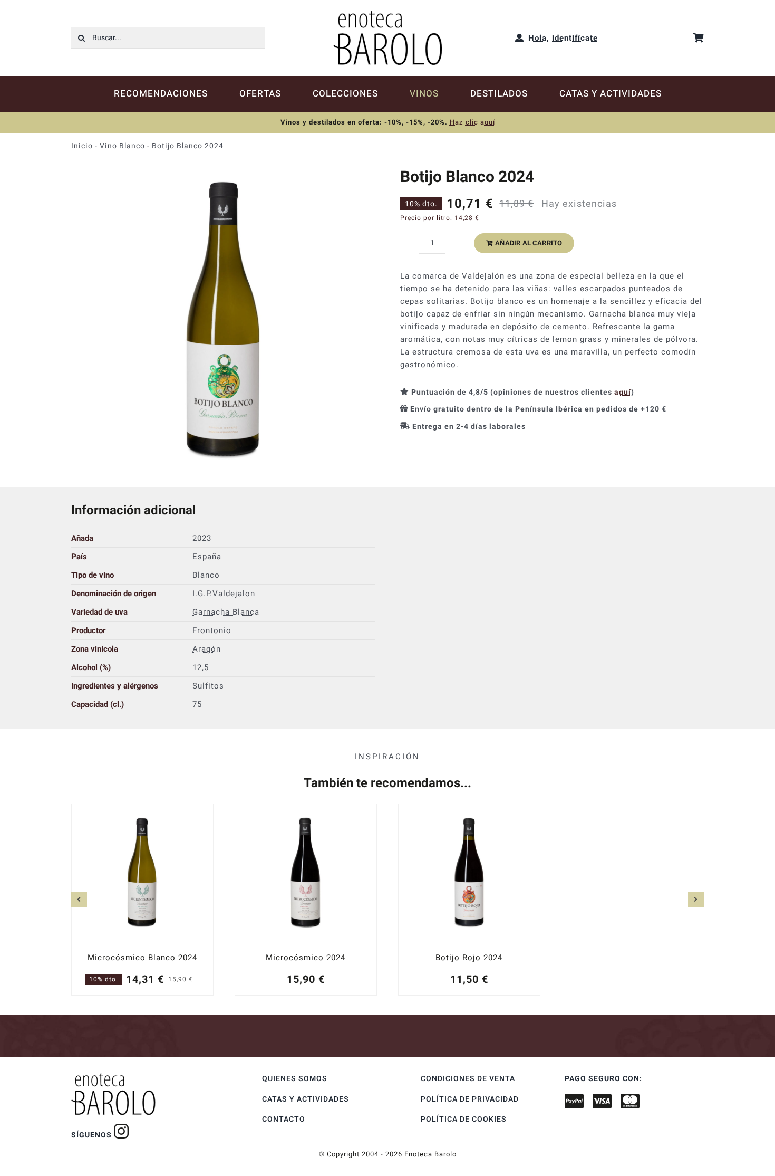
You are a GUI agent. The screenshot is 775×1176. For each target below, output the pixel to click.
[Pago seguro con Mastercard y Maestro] (121, 1131)
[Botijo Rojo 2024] (469, 899)
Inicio (82, 145)
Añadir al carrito (528, 243)
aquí (622, 392)
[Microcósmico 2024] (306, 899)
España (206, 556)
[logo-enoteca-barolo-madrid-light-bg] (387, 14)
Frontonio (211, 630)
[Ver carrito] (698, 37)
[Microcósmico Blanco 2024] (142, 899)
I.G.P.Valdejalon (223, 593)
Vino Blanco (122, 145)
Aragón (206, 649)
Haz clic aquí (472, 122)
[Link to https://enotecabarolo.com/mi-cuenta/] (519, 38)
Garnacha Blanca (225, 612)
